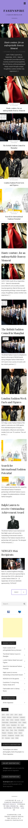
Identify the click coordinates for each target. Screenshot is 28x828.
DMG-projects (12, 806)
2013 (11, 714)
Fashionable (5, 722)
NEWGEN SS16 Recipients (11, 678)
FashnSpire (14, 10)
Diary (7, 720)
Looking (10, 727)
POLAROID (21, 730)
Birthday (9, 717)
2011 (3, 714)
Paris (7, 730)
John (22, 725)
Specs (20, 733)
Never (24, 727)
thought (17, 735)
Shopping (10, 733)
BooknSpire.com (8, 782)
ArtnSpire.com (7, 768)
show (15, 733)
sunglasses (11, 735)
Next (16, 592)
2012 (7, 714)
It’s (18, 725)
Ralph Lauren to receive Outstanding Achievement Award (12, 508)
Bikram (4, 717)
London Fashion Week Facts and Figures (12, 661)
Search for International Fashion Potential (13, 469)
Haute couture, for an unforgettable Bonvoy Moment (14, 45)
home (8, 725)
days (3, 720)
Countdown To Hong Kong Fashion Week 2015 (11, 684)
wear (12, 738)
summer (4, 735)
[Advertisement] (12, 627)
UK (3, 738)
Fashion (23, 720)
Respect (4, 733)
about (20, 714)
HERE (3, 725)
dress (11, 720)
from (20, 722)
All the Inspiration (8, 702)
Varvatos (7, 738)
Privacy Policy (9, 804)
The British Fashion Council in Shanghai (11, 655)
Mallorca (19, 727)
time (22, 735)
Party (11, 730)
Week (17, 738)
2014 (16, 714)
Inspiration (13, 725)
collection (22, 717)
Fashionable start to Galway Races (11, 690)
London (4, 727)
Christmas (15, 717)
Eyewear (17, 720)
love (14, 727)
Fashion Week (13, 722)
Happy (24, 722)
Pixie (16, 730)
